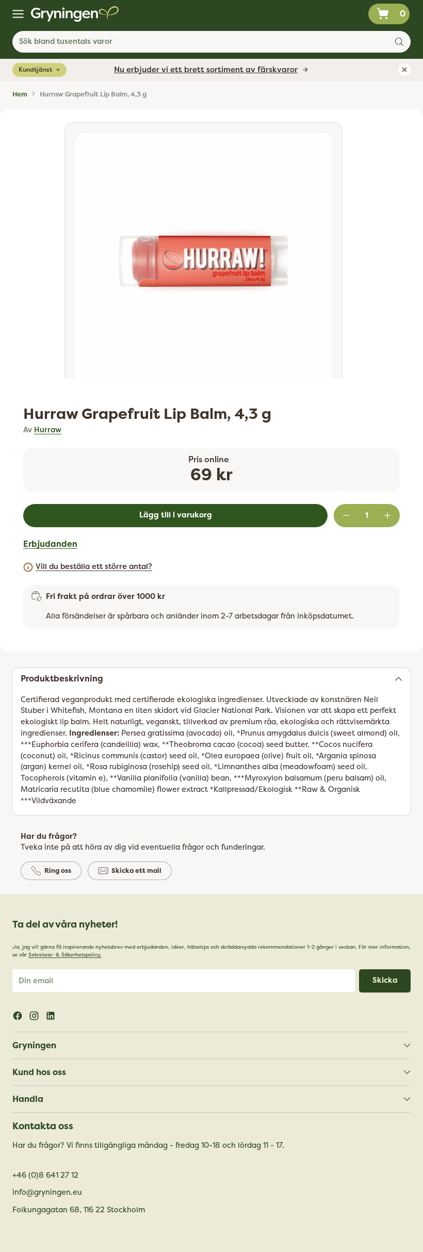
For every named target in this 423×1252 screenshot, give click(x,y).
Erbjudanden (50, 544)
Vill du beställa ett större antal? (94, 566)
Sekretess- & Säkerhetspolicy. (65, 955)
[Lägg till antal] (387, 515)
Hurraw (47, 430)
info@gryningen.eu (47, 1192)
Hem (19, 94)
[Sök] (399, 42)
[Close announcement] (404, 69)
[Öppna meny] (17, 14)
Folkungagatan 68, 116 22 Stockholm (78, 1210)
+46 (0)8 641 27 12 (45, 1175)
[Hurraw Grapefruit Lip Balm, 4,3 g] (203, 261)
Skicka (385, 980)
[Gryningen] (75, 14)
